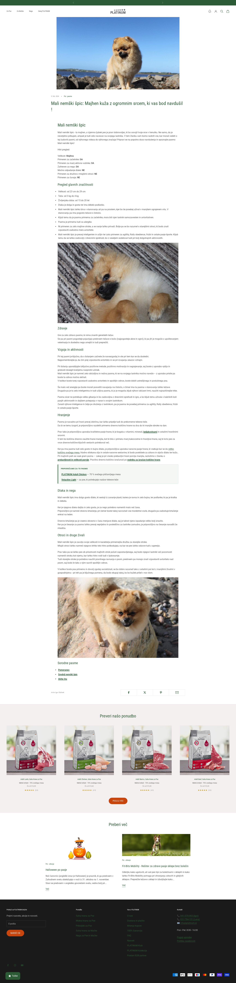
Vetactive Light (68, 479)
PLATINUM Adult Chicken (74, 474)
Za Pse (9, 11)
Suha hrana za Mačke (86, 930)
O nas (130, 916)
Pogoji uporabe (184, 937)
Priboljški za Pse (84, 925)
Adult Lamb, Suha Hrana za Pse (31, 779)
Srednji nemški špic (67, 674)
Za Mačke (20, 11)
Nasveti (130, 940)
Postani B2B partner (136, 955)
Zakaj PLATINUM (44, 11)
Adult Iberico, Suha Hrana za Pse (147, 779)
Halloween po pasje (56, 869)
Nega (31, 11)
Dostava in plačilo (135, 920)
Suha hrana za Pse (85, 916)
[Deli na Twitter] (145, 692)
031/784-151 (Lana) (190, 919)
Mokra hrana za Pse (85, 920)
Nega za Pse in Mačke (86, 935)
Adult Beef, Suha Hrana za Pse (204, 779)
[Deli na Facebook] (129, 692)
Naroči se (15, 933)
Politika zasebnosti (186, 941)
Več (47, 889)
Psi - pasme (68, 96)
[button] (209, 11)
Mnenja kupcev (134, 925)
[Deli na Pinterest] (161, 692)
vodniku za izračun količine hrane (143, 459)
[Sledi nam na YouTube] (22, 965)
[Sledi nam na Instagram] (15, 965)
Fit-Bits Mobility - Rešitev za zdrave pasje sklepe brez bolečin (155, 866)
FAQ (129, 935)
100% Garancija (134, 930)
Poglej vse (118, 801)
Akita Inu (62, 679)
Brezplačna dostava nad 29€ (118, 3)
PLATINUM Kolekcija (137, 950)
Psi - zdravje (50, 864)
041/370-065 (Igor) (189, 916)
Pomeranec (64, 670)
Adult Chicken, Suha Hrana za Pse (89, 779)
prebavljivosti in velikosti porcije (73, 459)
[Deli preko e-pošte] (177, 692)
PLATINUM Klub (135, 945)
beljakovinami (150, 432)
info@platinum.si (188, 923)
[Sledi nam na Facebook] (8, 965)
